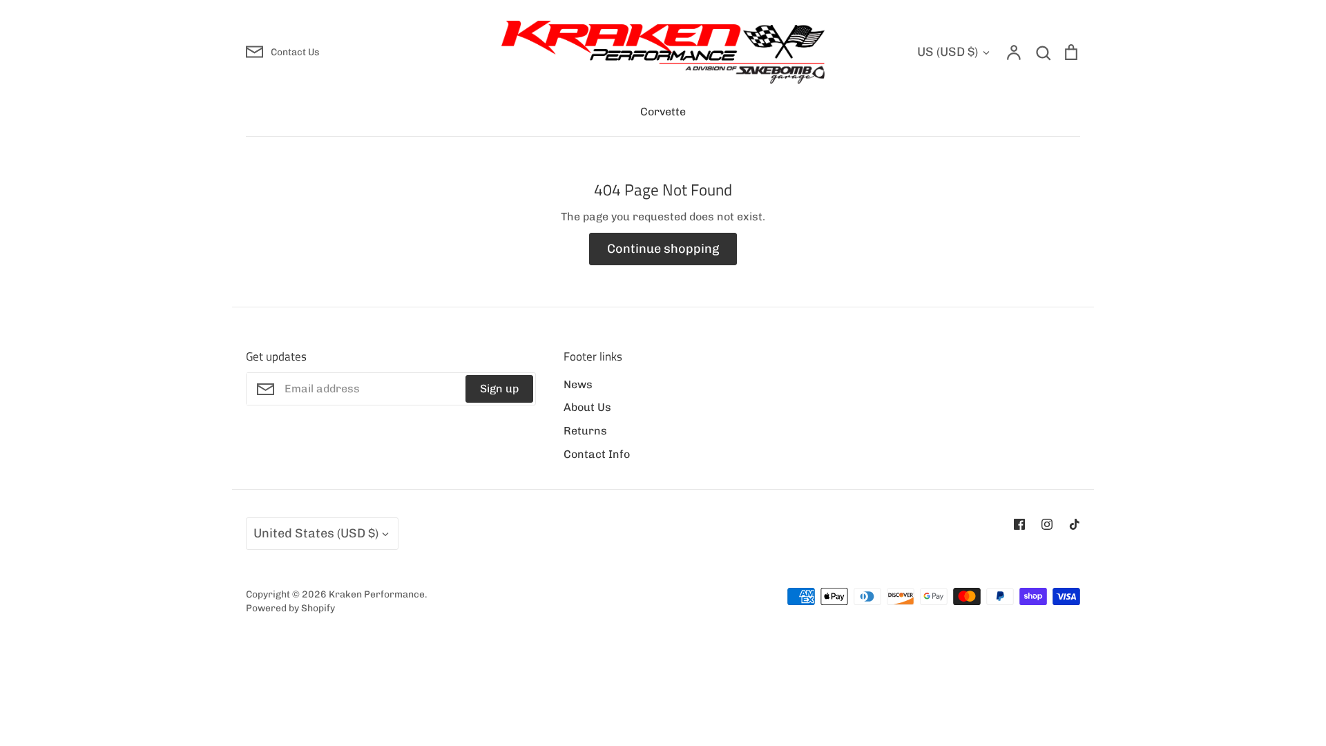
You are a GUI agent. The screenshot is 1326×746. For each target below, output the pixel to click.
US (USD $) (947, 51)
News (578, 384)
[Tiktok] (1074, 524)
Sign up (499, 388)
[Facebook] (1019, 524)
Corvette (663, 111)
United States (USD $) (315, 533)
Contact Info (597, 454)
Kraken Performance (377, 594)
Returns (585, 430)
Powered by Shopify (290, 607)
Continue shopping (663, 248)
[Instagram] (1047, 524)
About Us (587, 407)
